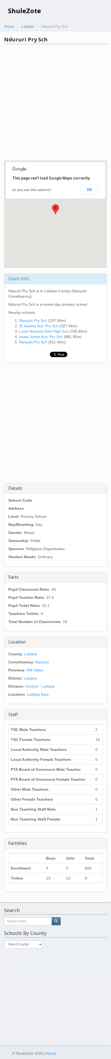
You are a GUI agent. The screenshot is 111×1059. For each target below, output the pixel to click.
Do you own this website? (31, 190)
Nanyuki (42, 662)
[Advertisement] (55, 102)
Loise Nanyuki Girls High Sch (43, 331)
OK (89, 190)
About (51, 1053)
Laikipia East (37, 694)
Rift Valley (35, 670)
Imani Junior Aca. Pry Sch (41, 337)
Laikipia (30, 654)
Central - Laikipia (40, 686)
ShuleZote (24, 10)
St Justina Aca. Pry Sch (38, 326)
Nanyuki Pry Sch (33, 320)
